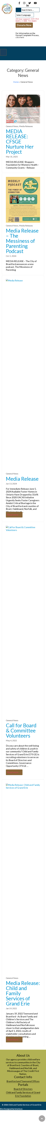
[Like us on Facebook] (19, 3)
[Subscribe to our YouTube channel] (35, 3)
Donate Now (24, 25)
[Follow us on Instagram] (24, 3)
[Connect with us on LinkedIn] (27, 5)
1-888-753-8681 (29, 21)
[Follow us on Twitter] (30, 3)
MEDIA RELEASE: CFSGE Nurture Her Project (20, 141)
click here (20, 37)
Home (16, 82)
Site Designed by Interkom (11, 1109)
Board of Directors (23, 1088)
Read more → (14, 515)
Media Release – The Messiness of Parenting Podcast (22, 241)
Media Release (22, 479)
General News (12, 126)
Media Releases (26, 126)
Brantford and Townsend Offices (23, 1081)
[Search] (18, 10)
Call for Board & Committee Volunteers (21, 730)
